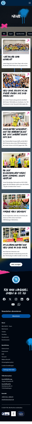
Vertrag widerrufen (9, 370)
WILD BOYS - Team (7, 326)
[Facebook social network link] (4, 299)
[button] (29, 3)
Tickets (4, 332)
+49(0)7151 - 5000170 (7, 397)
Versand (4, 357)
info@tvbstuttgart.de (8, 399)
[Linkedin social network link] (22, 299)
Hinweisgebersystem (8, 362)
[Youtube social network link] (13, 304)
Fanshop (4, 334)
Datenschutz (5, 348)
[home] (3, 3)
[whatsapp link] (19, 304)
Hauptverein (5, 337)
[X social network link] (10, 299)
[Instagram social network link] (16, 299)
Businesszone (5, 340)
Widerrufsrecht (6, 359)
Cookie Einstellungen (8, 365)
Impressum (5, 351)
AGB (3, 354)
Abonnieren (16, 316)
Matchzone (5, 329)
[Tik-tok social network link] (27, 299)
